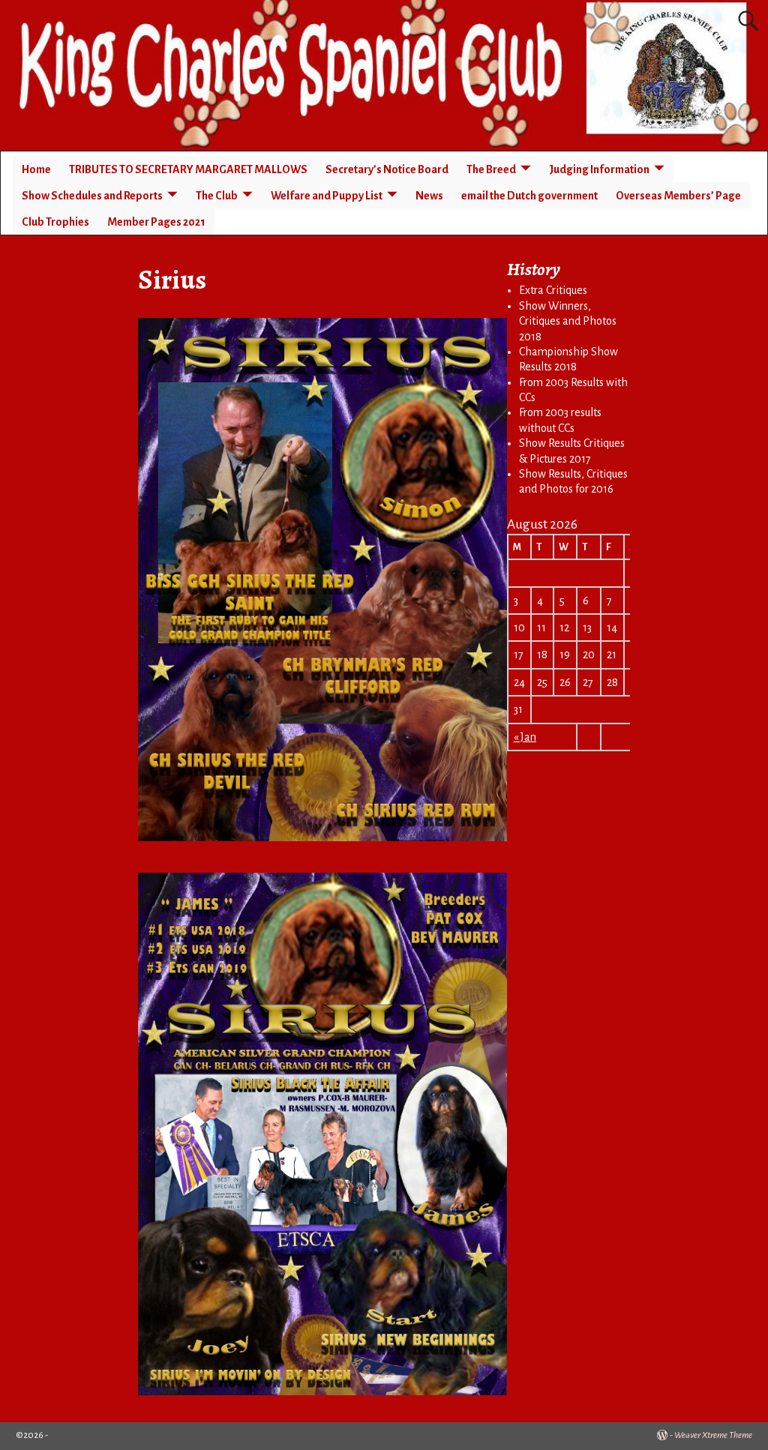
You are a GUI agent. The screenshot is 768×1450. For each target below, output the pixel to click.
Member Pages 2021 (156, 222)
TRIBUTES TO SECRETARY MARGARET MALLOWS (188, 169)
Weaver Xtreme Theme (713, 1435)
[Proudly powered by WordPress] (662, 1435)
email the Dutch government (529, 196)
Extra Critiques (553, 290)
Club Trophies (55, 222)
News (429, 196)
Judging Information (599, 169)
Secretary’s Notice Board (387, 169)
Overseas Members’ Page (678, 196)
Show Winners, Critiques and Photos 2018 (567, 321)
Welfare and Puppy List (326, 196)
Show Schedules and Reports (92, 196)
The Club (217, 196)
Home (36, 169)
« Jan (525, 737)
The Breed (491, 169)
